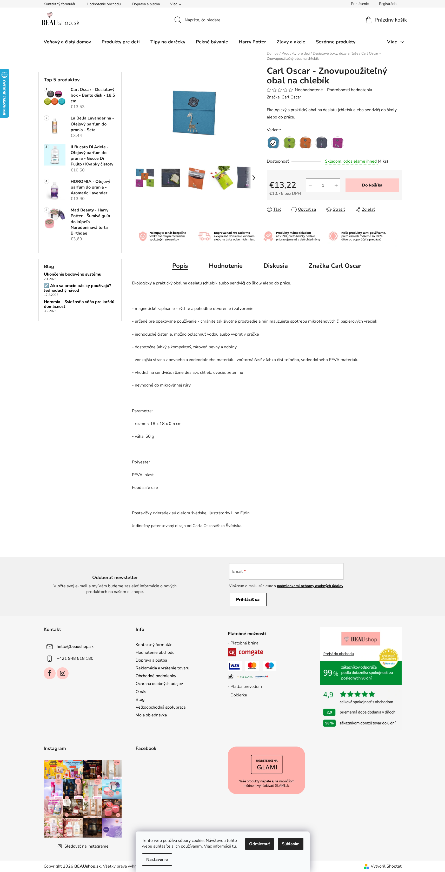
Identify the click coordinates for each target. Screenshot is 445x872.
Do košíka (372, 185)
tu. (234, 846)
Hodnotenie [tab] (226, 266)
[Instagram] (63, 673)
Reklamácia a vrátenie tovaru (162, 668)
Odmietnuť (259, 844)
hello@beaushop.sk (75, 646)
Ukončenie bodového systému (72, 274)
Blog (140, 699)
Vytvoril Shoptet (386, 866)
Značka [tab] (335, 266)
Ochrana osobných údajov (159, 684)
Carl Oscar (291, 97)
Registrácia (387, 3)
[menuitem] (67, 42)
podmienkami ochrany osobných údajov (310, 585)
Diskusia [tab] (275, 266)
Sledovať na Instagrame (86, 846)
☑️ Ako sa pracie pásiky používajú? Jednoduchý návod (77, 288)
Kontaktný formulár (59, 4)
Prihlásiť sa (248, 599)
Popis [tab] (180, 266)
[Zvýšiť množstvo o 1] (336, 185)
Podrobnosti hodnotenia (349, 90)
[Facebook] (50, 673)
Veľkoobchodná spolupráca (160, 707)
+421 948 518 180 (75, 658)
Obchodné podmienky (156, 676)
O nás (141, 692)
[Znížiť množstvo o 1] (310, 185)
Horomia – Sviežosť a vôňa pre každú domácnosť (79, 304)
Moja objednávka (151, 715)
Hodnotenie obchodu (104, 4)
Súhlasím (291, 844)
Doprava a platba (146, 4)
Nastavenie (157, 859)
